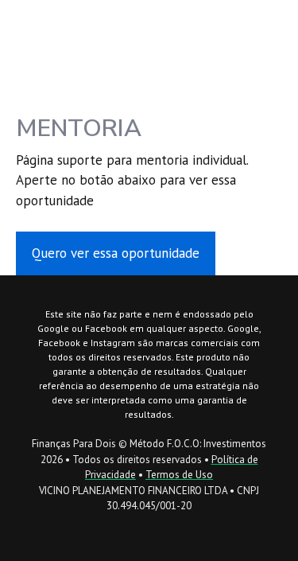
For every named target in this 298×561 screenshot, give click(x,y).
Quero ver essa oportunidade (115, 253)
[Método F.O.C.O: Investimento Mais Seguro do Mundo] (65, 25)
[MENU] (276, 25)
